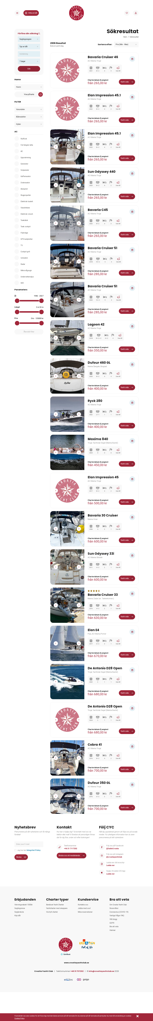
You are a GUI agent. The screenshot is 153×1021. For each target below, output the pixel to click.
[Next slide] (79, 70)
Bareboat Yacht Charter (55, 905)
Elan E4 (93, 630)
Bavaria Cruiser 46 (103, 57)
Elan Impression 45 (103, 477)
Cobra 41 (95, 745)
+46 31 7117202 (77, 971)
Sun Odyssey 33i (101, 554)
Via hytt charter (52, 912)
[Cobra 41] (67, 758)
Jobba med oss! (84, 908)
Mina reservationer (85, 912)
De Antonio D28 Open (105, 668)
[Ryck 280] (67, 414)
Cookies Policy (19, 1018)
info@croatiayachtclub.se (101, 971)
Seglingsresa (19, 908)
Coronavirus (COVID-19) (119, 912)
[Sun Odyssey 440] (67, 185)
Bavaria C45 (98, 210)
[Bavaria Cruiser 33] (67, 605)
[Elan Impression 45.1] (67, 108)
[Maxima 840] (67, 452)
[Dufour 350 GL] (67, 796)
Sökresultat (134, 37)
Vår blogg (113, 919)
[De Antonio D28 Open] (67, 681)
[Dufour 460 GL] (67, 376)
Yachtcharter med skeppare (56, 908)
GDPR (112, 923)
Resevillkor (114, 908)
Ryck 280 (95, 401)
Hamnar (112, 930)
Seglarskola (19, 912)
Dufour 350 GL (99, 783)
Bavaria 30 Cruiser (103, 515)
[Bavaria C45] (67, 223)
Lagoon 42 (96, 324)
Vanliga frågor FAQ (117, 915)
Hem (125, 37)
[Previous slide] (56, 70)
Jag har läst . (29, 850)
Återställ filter (29, 332)
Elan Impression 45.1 (104, 95)
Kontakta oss (83, 905)
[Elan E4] (67, 643)
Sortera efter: (105, 44)
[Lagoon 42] (67, 337)
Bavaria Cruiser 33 (103, 595)
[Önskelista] (127, 13)
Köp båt (17, 915)
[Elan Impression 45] (67, 490)
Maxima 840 (98, 439)
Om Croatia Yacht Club (118, 905)
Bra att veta (114, 926)
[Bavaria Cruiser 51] (67, 261)
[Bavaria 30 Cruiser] (67, 528)
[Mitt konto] (136, 13)
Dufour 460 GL (99, 363)
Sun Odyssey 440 (101, 172)
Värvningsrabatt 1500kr (23, 905)
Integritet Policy (33, 850)
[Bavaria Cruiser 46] (67, 70)
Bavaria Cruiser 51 (102, 248)
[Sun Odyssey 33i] (67, 567)
